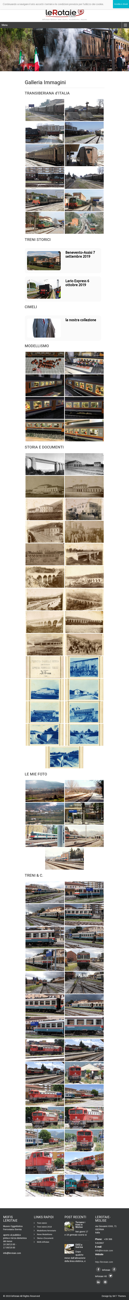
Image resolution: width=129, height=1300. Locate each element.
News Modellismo (44, 1234)
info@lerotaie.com (104, 1250)
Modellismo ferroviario (46, 1231)
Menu (5, 25)
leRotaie (15, 1296)
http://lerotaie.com (104, 1262)
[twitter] (110, 1275)
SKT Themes (119, 1296)
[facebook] (98, 1269)
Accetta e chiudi (121, 4)
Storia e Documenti (45, 1238)
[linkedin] (98, 1282)
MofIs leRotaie (43, 1242)
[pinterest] (105, 1282)
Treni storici (42, 1223)
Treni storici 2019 (44, 1227)
